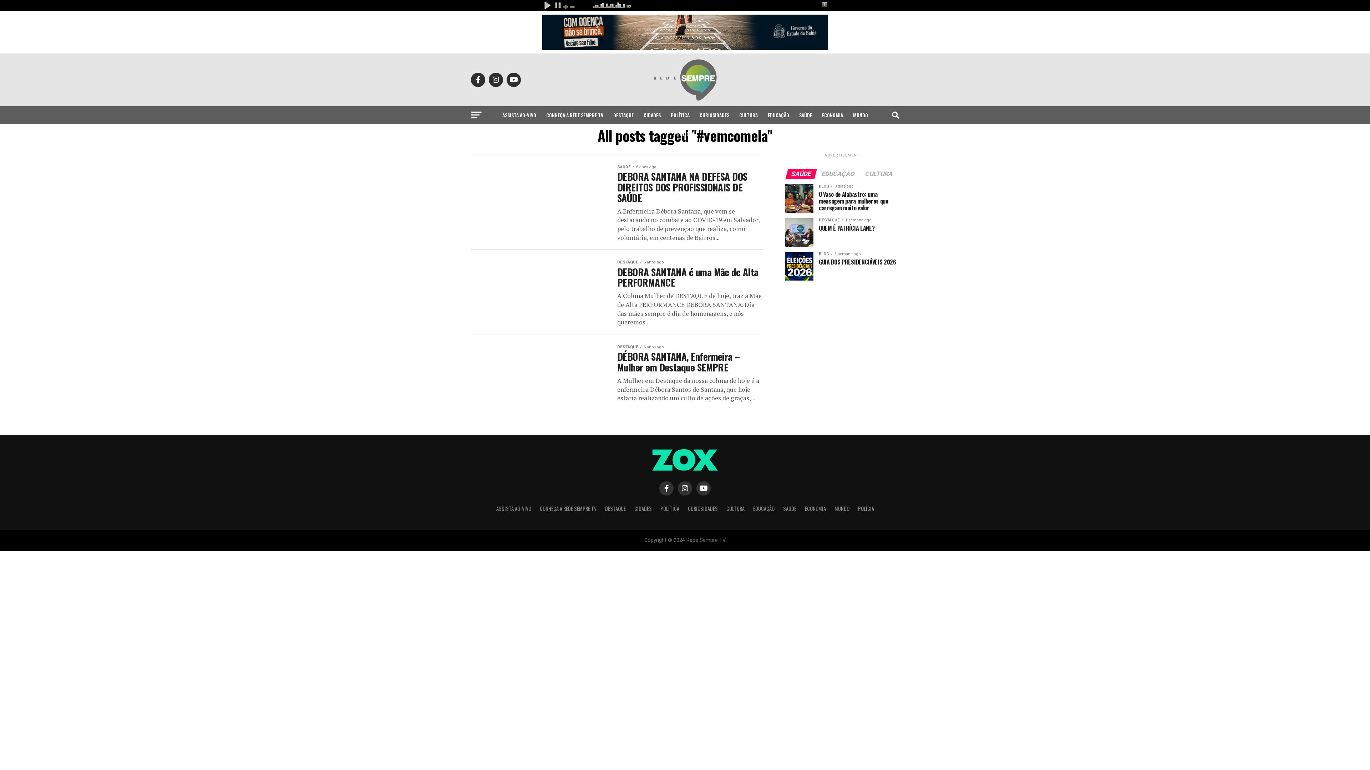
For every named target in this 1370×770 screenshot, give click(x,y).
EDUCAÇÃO (778, 115)
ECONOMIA (832, 115)
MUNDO (860, 115)
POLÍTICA (680, 115)
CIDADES (652, 115)
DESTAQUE (623, 115)
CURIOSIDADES (714, 115)
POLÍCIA (685, 134)
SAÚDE (805, 115)
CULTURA (748, 115)
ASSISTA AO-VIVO (519, 115)
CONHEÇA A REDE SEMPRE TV (574, 115)
